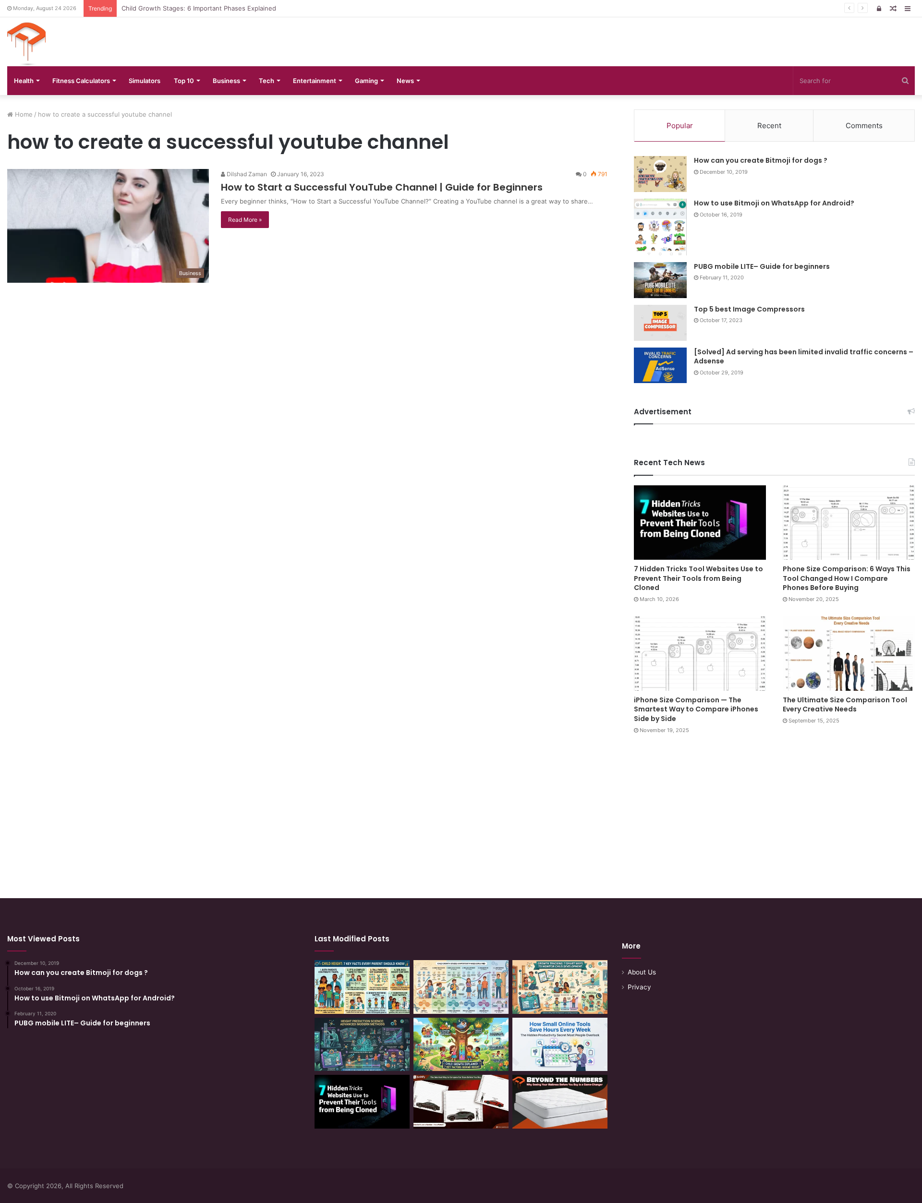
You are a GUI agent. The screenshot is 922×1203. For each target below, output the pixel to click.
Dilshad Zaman (246, 174)
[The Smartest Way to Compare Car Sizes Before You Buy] (461, 1102)
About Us (642, 972)
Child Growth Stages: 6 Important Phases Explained (198, 8)
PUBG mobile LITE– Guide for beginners (762, 266)
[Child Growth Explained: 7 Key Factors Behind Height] (461, 1044)
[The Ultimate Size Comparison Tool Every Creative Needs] (849, 653)
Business (226, 80)
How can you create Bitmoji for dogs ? (760, 160)
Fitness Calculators (81, 80)
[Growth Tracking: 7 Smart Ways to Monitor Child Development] (559, 987)
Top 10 (184, 80)
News (405, 80)
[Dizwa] (26, 44)
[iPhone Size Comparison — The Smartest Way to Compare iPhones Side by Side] (700, 653)
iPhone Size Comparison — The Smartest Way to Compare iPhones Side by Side (696, 709)
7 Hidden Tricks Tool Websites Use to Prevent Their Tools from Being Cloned (698, 578)
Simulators (144, 80)
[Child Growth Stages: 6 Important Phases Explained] (461, 987)
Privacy (639, 987)
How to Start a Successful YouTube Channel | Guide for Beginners (382, 187)
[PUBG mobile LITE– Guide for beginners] (660, 280)
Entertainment (314, 80)
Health (24, 80)
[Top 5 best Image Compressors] (660, 323)
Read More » (245, 219)
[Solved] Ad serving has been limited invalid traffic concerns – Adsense (803, 356)
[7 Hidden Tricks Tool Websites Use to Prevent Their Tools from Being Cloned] (700, 522)
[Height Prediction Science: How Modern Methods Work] (362, 1044)
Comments (864, 125)
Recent (769, 125)
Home (23, 114)
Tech (266, 80)
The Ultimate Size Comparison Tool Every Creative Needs (845, 704)
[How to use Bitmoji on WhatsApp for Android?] (660, 227)
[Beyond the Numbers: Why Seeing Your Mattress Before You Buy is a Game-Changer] (559, 1102)
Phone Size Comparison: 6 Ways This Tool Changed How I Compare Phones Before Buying (846, 578)
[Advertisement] (461, 807)
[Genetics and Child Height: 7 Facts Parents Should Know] (362, 987)
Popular (680, 125)
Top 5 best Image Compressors (749, 309)
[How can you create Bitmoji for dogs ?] (660, 174)
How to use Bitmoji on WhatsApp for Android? (774, 203)
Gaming (366, 80)
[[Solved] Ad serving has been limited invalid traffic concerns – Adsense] (660, 365)
